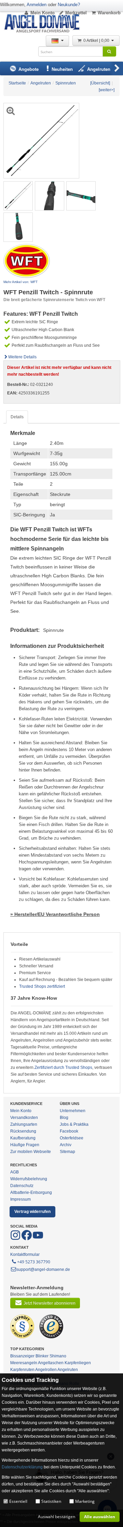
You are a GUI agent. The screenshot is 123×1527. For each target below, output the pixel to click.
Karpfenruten (22, 1369)
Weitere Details (22, 357)
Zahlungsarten (23, 1124)
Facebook (69, 1131)
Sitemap (67, 1151)
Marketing (85, 1501)
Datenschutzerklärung (22, 1467)
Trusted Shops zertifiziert (42, 986)
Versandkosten (24, 1117)
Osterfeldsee (71, 1138)
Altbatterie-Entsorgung (31, 1192)
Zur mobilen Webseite (30, 1151)
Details (17, 417)
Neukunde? (69, 4)
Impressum (20, 1199)
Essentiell (18, 1501)
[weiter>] (106, 90)
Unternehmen (72, 1110)
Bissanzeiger (22, 1356)
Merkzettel (76, 12)
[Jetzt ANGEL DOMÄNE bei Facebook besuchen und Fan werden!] (16, 1238)
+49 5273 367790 (33, 1262)
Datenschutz (21, 1185)
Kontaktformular (25, 1254)
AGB (14, 1172)
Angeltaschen (51, 1362)
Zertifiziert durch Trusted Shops (63, 1067)
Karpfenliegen (78, 1362)
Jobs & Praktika (74, 1124)
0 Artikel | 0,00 (96, 40)
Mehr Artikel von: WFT (20, 282)
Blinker (42, 1356)
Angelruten (67, 1369)
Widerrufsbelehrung (28, 1179)
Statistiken (51, 1501)
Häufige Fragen (24, 1144)
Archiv (65, 1144)
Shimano (58, 1356)
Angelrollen (46, 1369)
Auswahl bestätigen (56, 1517)
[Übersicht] (100, 83)
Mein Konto (42, 12)
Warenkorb (109, 12)
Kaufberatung (23, 1138)
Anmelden (36, 4)
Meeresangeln (23, 1362)
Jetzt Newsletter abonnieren (50, 1303)
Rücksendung (23, 1131)
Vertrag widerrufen (32, 1211)
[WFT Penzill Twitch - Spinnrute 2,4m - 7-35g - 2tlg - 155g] (18, 195)
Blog (64, 1117)
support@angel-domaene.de (43, 1269)
